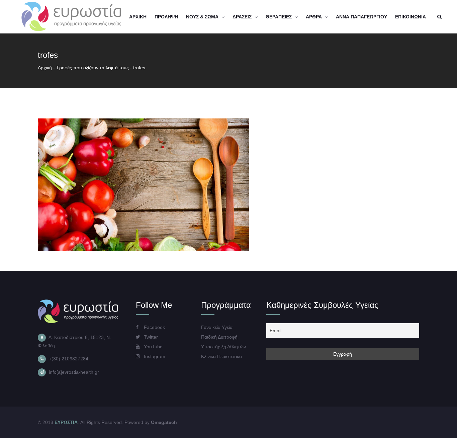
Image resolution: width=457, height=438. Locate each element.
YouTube (153, 346)
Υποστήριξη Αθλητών (223, 346)
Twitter (150, 337)
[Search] (439, 17)
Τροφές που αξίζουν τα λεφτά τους (92, 67)
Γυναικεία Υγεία (217, 327)
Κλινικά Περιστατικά (221, 356)
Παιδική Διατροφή (219, 337)
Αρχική (45, 67)
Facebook (154, 327)
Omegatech (164, 422)
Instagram (154, 356)
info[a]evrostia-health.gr (74, 372)
